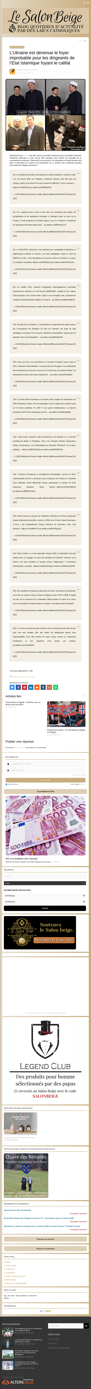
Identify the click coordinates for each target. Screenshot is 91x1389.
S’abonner (10, 1269)
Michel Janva (23, 70)
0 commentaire (21, 73)
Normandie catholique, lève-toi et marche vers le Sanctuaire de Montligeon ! (26, 1352)
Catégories (10, 1273)
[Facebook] (18, 687)
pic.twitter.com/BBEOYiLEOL (24, 491)
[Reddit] (37, 687)
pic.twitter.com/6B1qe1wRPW (63, 566)
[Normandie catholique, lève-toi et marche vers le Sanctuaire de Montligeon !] (7, 1358)
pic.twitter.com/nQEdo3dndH (51, 337)
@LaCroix (33, 250)
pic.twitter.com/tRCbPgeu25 (50, 529)
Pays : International (17, 47)
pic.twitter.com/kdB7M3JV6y (52, 449)
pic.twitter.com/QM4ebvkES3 (63, 300)
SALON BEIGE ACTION (45, 791)
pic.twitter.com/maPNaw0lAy (61, 375)
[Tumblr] (43, 687)
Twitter (26, 155)
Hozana (64, 1013)
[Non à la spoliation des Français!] (45, 855)
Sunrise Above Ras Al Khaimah (17, 1210)
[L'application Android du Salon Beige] (50, 1311)
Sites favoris (11, 1280)
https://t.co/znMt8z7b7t (30, 529)
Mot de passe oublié (78, 775)
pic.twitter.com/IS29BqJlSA (40, 187)
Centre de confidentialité (16, 1283)
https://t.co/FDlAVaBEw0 (66, 487)
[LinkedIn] (30, 687)
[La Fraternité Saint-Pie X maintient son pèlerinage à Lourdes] (7, 1347)
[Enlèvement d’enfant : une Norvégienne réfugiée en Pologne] (66, 726)
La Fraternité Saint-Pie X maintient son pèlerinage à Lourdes (28, 1340)
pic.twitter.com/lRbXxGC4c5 (55, 225)
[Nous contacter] (43, 1311)
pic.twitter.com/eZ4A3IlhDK (23, 645)
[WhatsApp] (55, 687)
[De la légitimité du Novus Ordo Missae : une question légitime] (7, 1336)
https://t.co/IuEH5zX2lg (42, 566)
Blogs (8, 1262)
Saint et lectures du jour (16, 1276)
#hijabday (36, 441)
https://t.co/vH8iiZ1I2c (21, 187)
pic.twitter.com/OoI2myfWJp (60, 412)
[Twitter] (12, 687)
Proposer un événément (46, 1249)
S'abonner (52, 1343)
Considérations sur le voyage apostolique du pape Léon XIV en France (26, 1364)
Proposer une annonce (45, 1239)
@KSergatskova (59, 287)
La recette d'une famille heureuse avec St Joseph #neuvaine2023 (42, 1013)
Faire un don (11, 1266)
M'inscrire (82, 784)
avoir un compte (19, 747)
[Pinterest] (24, 687)
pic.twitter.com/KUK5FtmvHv (63, 262)
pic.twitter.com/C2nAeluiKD (63, 603)
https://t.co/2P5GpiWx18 (42, 262)
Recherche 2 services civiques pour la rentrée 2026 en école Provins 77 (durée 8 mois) (42, 1226)
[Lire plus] (56, 862)
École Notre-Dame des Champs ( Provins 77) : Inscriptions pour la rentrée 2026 (39, 1218)
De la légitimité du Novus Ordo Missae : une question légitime (29, 1329)
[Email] (49, 687)
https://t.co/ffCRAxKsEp (31, 449)
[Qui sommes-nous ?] (41, 1311)
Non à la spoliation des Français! (22, 858)
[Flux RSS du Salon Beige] (48, 1311)
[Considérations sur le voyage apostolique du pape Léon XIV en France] (7, 1369)
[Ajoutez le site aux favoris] (45, 1311)
